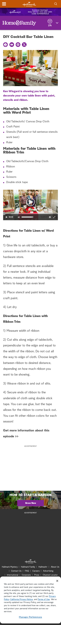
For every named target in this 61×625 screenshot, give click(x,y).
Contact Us (16, 571)
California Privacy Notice (21, 600)
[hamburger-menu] (4, 4)
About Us (55, 567)
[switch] (19, 217)
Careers (36, 571)
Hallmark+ (42, 567)
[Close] (57, 581)
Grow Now (30, 503)
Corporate (26, 575)
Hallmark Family (28, 567)
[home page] (29, 4)
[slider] (30, 213)
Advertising (48, 571)
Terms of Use (44, 600)
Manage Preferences (30, 617)
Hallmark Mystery (10, 567)
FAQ (27, 571)
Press (36, 575)
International (12, 575)
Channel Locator (50, 575)
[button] (17, 205)
